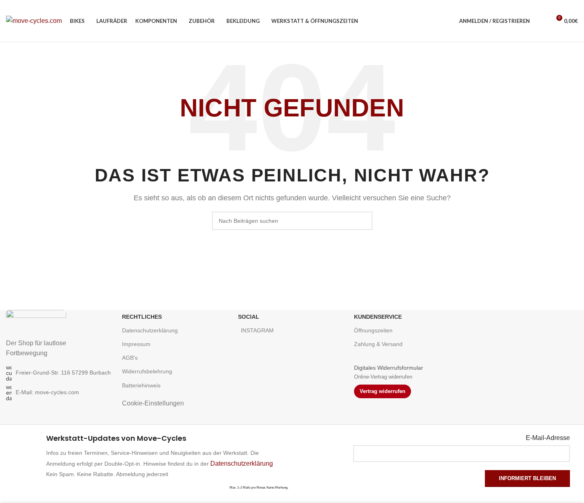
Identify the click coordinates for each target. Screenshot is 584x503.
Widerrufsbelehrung (147, 371)
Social (248, 317)
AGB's (130, 357)
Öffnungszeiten (373, 330)
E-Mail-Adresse (548, 437)
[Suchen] (541, 21)
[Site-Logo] (34, 20)
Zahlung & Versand (378, 344)
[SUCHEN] (363, 221)
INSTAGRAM (257, 330)
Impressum (136, 344)
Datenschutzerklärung (150, 330)
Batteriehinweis (141, 385)
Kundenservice (378, 317)
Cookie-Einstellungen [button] (153, 403)
